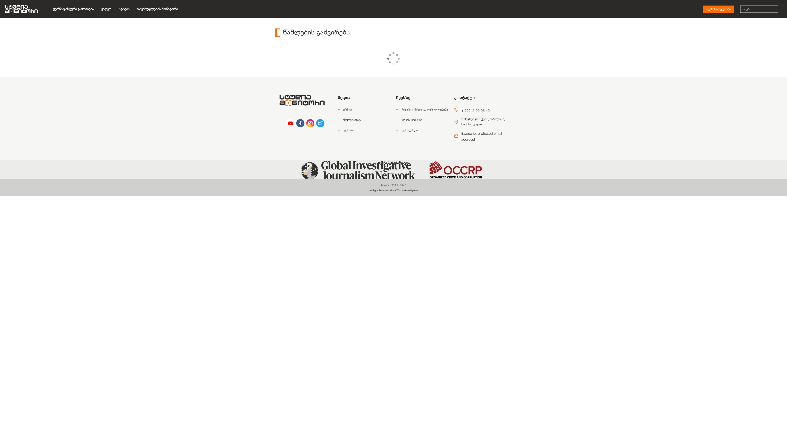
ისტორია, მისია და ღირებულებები (424, 109)
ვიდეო (106, 9)
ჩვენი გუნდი (409, 130)
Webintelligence (410, 190)
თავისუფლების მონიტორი (157, 9)
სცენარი (348, 130)
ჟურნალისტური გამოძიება (73, 9)
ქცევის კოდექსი (411, 119)
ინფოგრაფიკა (352, 119)
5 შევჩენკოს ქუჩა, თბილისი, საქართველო (483, 121)
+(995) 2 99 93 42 (475, 110)
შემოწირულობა (718, 9)
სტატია (124, 9)
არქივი (347, 109)
